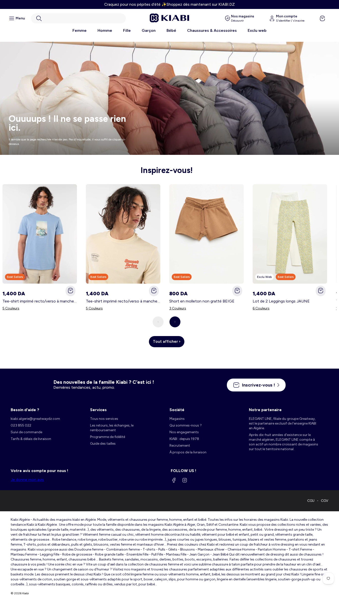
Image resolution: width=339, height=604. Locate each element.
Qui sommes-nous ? (186, 425)
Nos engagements (184, 432)
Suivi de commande (26, 432)
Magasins (177, 419)
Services (98, 409)
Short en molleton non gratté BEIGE (202, 301)
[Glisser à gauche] (158, 321)
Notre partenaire (265, 409)
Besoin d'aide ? (25, 409)
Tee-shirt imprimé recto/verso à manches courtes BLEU (39, 301)
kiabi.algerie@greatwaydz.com (35, 419)
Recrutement (180, 445)
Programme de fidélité (107, 437)
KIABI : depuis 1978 (184, 439)
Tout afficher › (166, 341)
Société (177, 409)
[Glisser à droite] (175, 321)
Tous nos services (104, 419)
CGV (324, 501)
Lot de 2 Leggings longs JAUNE (281, 301)
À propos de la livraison (188, 452)
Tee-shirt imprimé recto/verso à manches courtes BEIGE (123, 301)
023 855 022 (21, 425)
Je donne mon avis (27, 479)
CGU (310, 501)
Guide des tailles (103, 443)
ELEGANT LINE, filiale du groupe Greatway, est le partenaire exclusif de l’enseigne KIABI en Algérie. (282, 423)
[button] (78, 18)
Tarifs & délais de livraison (31, 439)
